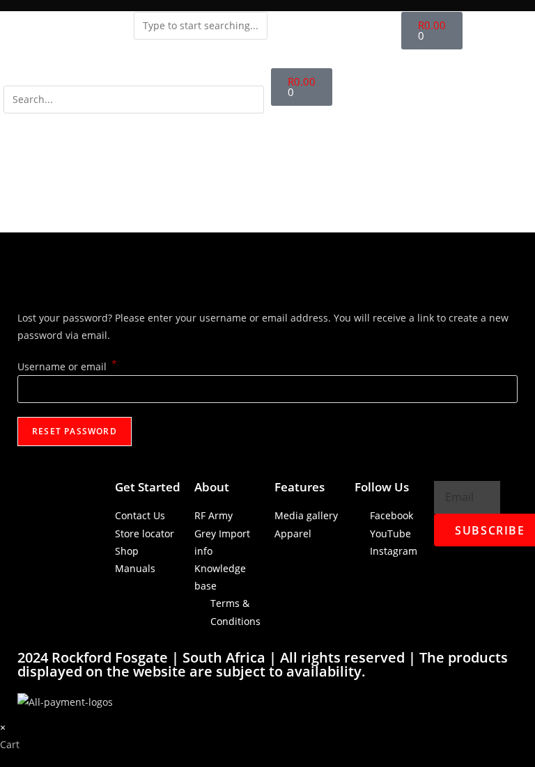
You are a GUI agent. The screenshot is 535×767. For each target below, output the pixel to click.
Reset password (74, 431)
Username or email (67, 366)
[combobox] (201, 26)
